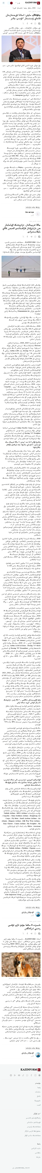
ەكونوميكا (37, 1101)
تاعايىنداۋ (20, 8)
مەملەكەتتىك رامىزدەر (33, 1127)
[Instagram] (39, 24)
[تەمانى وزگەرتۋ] (10, 3)
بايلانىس (37, 1153)
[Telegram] (31, 24)
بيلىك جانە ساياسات (33, 208)
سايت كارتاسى (35, 1149)
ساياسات (37, 1092)
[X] (23, 24)
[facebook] (31, 1075)
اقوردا (14, 8)
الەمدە (38, 1105)
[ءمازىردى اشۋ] (3, 3)
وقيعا (25, 8)
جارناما (38, 1157)
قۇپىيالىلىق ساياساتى (33, 1123)
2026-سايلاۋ (31, 8)
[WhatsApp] (35, 24)
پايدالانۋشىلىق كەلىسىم (33, 1118)
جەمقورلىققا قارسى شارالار (32, 1131)
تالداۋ (38, 1097)
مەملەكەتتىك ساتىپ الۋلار (32, 1136)
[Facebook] (27, 24)
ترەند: (38, 8)
